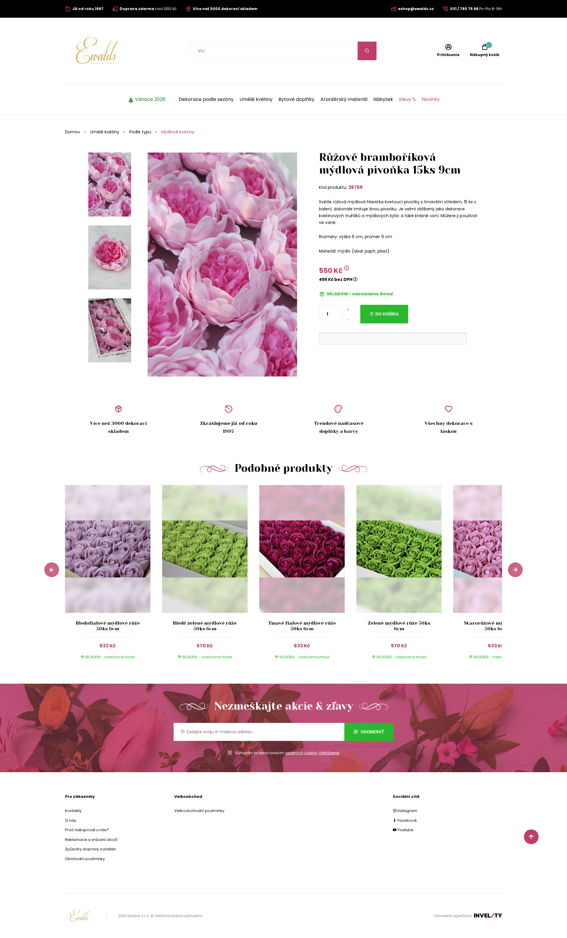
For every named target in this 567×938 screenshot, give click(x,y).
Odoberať (371, 731)
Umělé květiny (256, 99)
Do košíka (387, 314)
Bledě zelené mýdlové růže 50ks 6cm (205, 625)
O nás (70, 820)
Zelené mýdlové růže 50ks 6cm (399, 625)
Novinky (431, 99)
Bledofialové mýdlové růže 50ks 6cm (108, 625)
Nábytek (383, 99)
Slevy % (407, 99)
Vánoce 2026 (150, 99)
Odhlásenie (329, 752)
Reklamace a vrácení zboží (91, 839)
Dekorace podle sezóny (206, 99)
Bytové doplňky (296, 99)
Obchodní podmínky (85, 859)
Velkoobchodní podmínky (199, 810)
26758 (355, 187)
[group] (113, 577)
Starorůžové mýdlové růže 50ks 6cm (496, 625)
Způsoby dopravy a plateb (90, 849)
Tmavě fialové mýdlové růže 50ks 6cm (302, 625)
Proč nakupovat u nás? (87, 830)
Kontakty (73, 810)
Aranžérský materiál (343, 99)
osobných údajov (301, 752)
